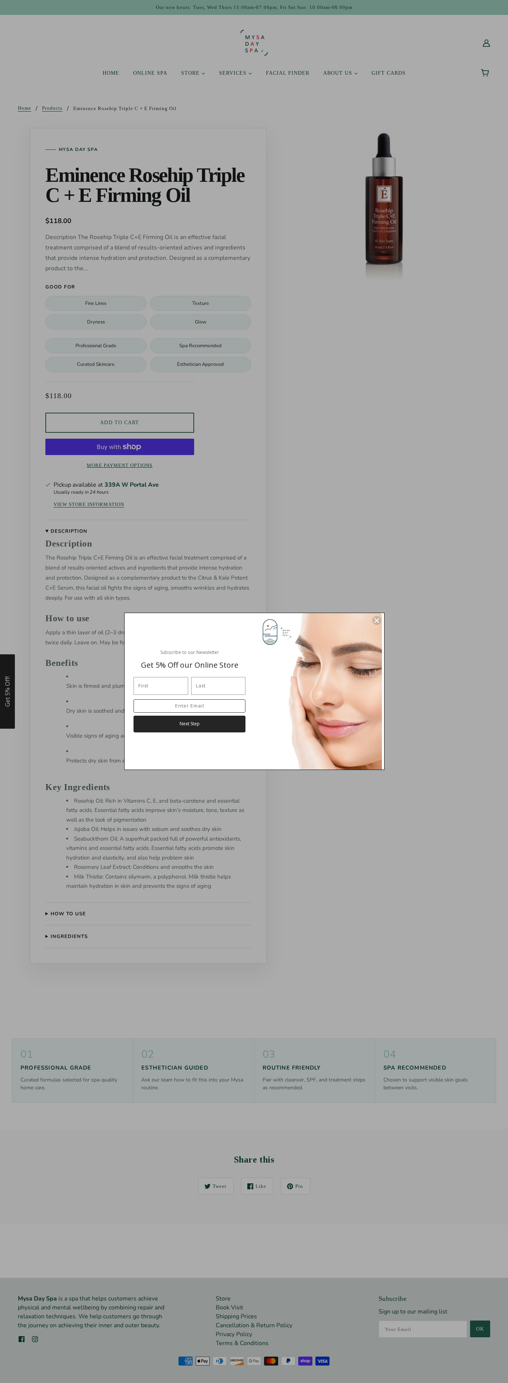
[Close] (376, 620)
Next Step (190, 723)
